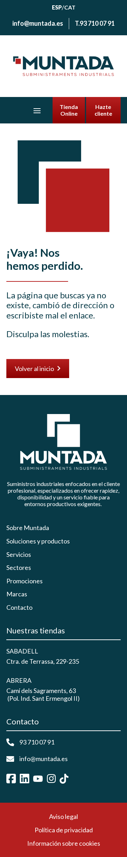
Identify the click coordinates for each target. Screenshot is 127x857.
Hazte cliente (103, 110)
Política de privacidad (64, 829)
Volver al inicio (38, 368)
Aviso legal (63, 816)
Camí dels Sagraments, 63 (41, 690)
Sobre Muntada (27, 527)
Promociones (24, 581)
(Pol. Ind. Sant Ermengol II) (43, 698)
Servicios (18, 554)
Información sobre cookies (63, 843)
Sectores (18, 567)
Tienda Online (69, 110)
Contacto (19, 607)
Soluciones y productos (38, 541)
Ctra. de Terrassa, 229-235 (42, 661)
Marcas (16, 594)
